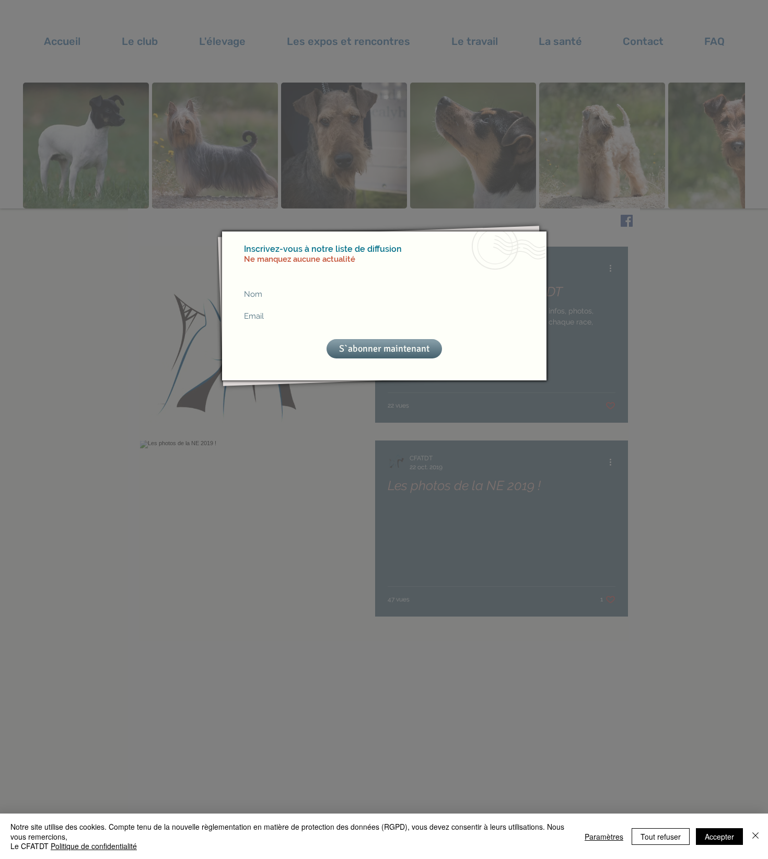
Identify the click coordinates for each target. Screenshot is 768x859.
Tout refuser (661, 836)
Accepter (719, 836)
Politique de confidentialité (94, 846)
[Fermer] (755, 836)
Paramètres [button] (604, 836)
